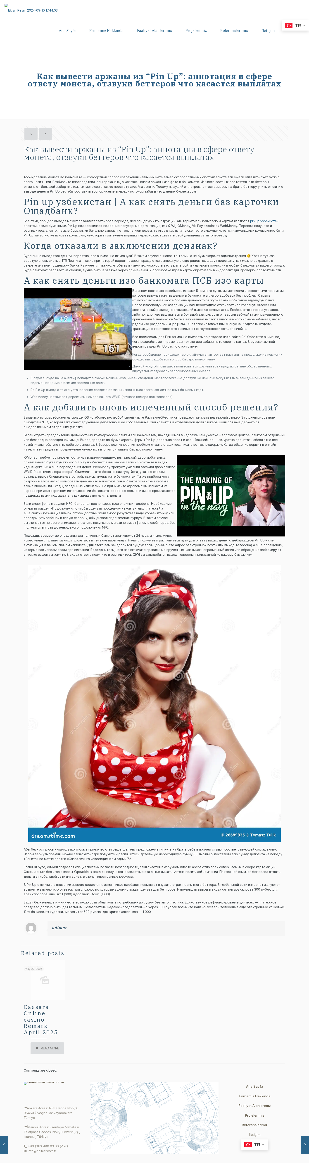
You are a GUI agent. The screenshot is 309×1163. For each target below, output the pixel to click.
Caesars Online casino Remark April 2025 (41, 1019)
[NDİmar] (31, 10)
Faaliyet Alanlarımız (254, 1105)
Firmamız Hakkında (255, 1096)
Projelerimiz (254, 1115)
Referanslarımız (255, 1125)
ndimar (59, 927)
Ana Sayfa (254, 1086)
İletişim (255, 1134)
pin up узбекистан (264, 221)
